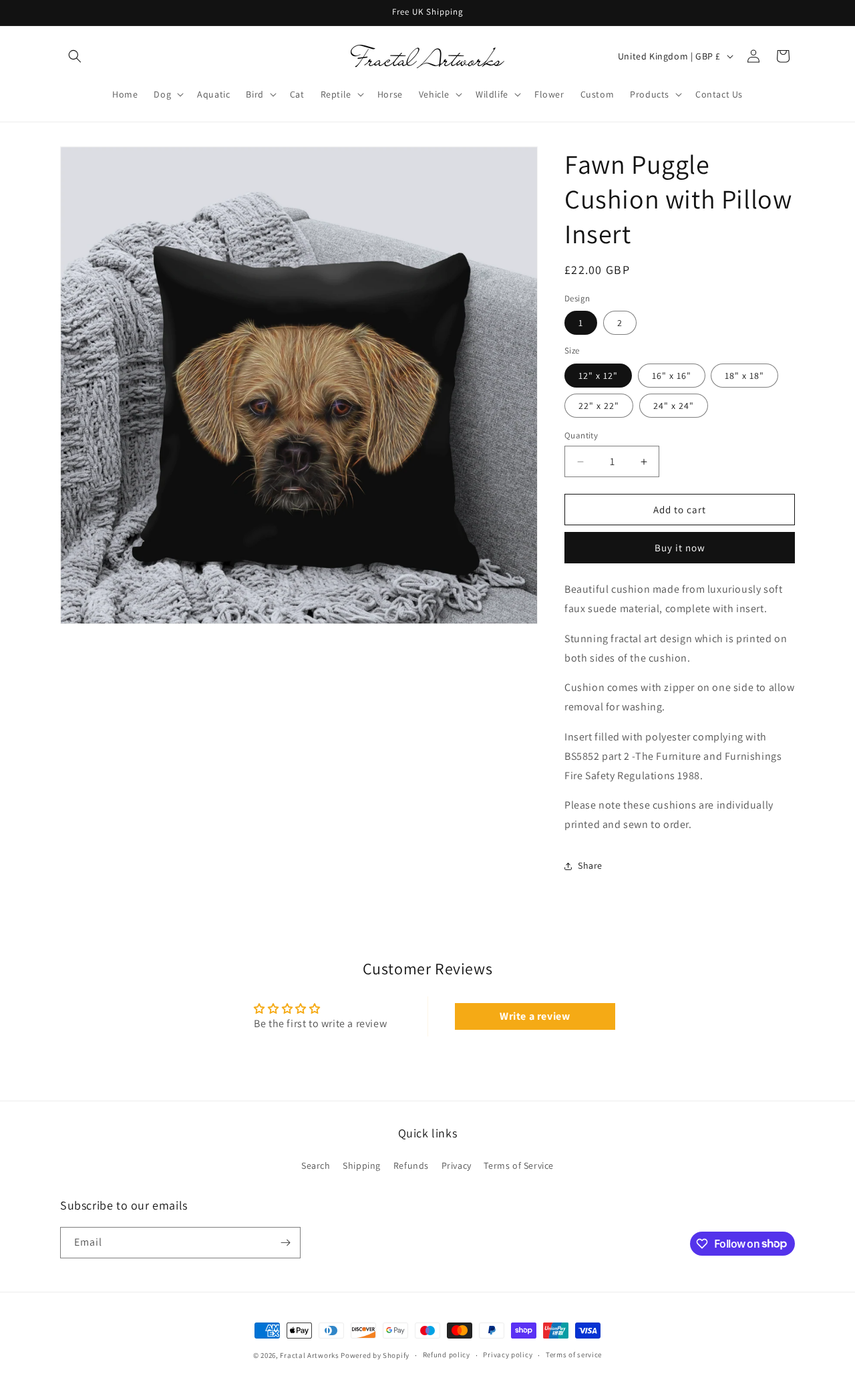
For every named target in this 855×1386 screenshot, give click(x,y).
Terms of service (574, 1354)
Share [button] (590, 865)
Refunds (411, 1165)
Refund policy (446, 1354)
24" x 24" (673, 406)
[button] (75, 56)
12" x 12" (598, 376)
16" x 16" (671, 376)
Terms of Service (519, 1165)
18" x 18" (744, 376)
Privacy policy (507, 1354)
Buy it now (680, 547)
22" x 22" (598, 406)
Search (316, 1165)
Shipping (362, 1165)
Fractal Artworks (309, 1355)
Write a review (535, 1016)
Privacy (457, 1165)
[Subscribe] (285, 1242)
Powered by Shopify (375, 1355)
